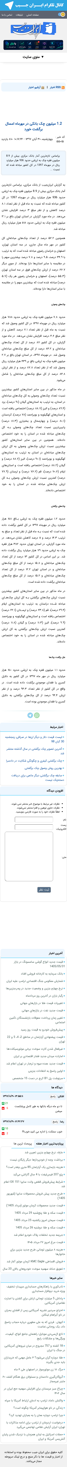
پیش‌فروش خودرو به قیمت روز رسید (42, 1029)
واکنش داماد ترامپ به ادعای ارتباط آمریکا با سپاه (34, 1400)
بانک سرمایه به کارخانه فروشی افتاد (42, 973)
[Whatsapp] (37, 717)
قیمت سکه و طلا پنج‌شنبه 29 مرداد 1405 (38, 1213)
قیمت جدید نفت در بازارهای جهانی (42, 1010)
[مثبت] (3, 1103)
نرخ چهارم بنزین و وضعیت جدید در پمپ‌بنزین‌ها (34, 988)
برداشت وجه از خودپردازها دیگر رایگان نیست (36, 1160)
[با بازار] (33, 45)
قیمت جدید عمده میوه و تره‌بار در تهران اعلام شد (34, 1063)
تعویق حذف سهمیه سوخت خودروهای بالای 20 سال (33, 1269)
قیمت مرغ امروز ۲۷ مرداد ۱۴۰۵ (45, 1242)
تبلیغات (19, 15)
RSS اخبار (56, 87)
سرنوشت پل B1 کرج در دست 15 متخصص (38, 1078)
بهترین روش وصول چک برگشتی (43, 768)
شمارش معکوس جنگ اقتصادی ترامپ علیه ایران (34, 981)
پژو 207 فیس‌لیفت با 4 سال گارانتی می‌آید (38, 1174)
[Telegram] (30, 717)
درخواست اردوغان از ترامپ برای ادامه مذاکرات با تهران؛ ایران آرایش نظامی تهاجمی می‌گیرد (35, 1424)
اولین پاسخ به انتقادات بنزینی (45, 1071)
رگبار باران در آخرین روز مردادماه (44, 996)
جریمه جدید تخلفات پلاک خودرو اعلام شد (38, 1235)
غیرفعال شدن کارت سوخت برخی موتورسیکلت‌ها (35, 1049)
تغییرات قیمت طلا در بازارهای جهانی (41, 1003)
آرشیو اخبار (35, 87)
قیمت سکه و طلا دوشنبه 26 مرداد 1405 (39, 1227)
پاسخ (52, 1096)
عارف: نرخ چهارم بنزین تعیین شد (44, 1152)
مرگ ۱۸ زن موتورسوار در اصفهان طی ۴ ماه (38, 1369)
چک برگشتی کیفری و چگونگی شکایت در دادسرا (34, 761)
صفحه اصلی (32, 15)
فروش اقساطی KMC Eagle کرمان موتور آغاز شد (35, 1261)
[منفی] (3, 1108)
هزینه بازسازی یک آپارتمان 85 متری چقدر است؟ (34, 1167)
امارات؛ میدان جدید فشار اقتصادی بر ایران (38, 1056)
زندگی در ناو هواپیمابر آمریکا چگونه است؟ (38, 1408)
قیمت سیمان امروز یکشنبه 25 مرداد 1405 (38, 1220)
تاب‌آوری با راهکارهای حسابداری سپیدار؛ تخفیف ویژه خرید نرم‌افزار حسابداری (36, 1288)
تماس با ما (7, 15)
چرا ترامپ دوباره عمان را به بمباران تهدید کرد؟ (36, 1415)
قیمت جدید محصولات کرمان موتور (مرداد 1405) (34, 1205)
